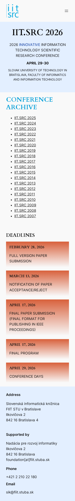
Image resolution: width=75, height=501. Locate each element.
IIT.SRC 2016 (25, 167)
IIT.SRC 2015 (24, 172)
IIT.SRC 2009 (25, 205)
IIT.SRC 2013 (25, 183)
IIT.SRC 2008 (25, 210)
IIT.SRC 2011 (24, 194)
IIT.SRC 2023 (25, 129)
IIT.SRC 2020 (25, 145)
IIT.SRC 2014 (25, 178)
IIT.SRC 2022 (25, 134)
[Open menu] (66, 10)
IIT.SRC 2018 (24, 156)
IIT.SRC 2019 (25, 150)
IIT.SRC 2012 (24, 189)
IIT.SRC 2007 (25, 216)
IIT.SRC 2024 (25, 123)
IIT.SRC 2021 (24, 140)
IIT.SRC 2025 (25, 118)
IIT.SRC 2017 (24, 161)
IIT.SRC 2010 (25, 200)
